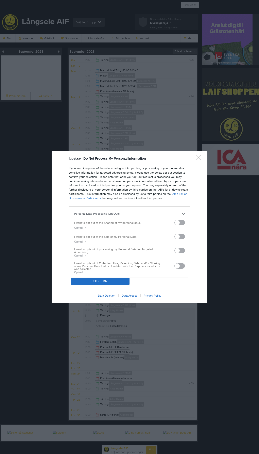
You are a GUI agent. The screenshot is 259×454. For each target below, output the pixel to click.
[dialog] (129, 227)
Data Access (129, 295)
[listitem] (129, 214)
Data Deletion (106, 295)
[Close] (199, 159)
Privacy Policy (152, 295)
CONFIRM (100, 281)
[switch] (179, 222)
